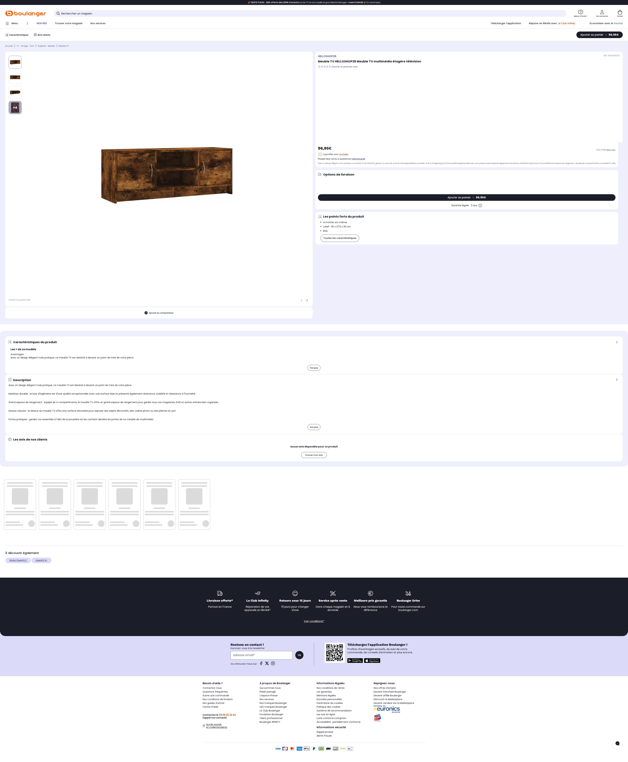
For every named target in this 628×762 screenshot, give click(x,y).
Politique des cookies (328, 706)
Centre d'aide (210, 706)
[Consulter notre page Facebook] (261, 664)
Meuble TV (64, 45)
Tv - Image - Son (25, 45)
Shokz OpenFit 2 (18, 560)
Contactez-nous (212, 688)
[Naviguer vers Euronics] (399, 709)
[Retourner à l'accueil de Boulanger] (25, 13)
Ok (299, 655)
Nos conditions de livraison (218, 699)
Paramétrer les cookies (330, 703)
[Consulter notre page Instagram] (273, 664)
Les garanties (324, 691)
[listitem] (15, 77)
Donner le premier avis (345, 66)
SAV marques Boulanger (273, 706)
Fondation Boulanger (271, 714)
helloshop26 (358, 158)
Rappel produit (325, 732)
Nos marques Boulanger (273, 703)
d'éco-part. (611, 150)
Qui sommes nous (270, 688)
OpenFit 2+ (41, 560)
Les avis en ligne (326, 714)
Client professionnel (271, 718)
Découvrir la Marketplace (388, 699)
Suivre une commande (216, 695)
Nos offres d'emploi (385, 688)
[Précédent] (301, 300)
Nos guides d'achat (213, 703)
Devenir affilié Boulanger (388, 695)
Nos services (267, 699)
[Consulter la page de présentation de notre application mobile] (355, 660)
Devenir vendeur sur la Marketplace (394, 703)
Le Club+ (344, 154)
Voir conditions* (314, 621)
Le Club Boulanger (270, 710)
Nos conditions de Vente (331, 688)
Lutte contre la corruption (331, 718)
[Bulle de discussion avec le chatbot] (617, 743)
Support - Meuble (46, 45)
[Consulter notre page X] (267, 664)
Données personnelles (329, 699)
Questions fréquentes (215, 691)
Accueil (9, 45)
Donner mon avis (314, 455)
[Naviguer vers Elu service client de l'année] (399, 718)
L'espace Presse (269, 695)
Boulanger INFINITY (270, 722)
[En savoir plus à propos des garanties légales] (480, 205)
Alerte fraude (324, 735)
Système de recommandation (334, 710)
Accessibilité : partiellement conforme (339, 722)
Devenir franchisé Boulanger (390, 691)
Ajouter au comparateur (161, 313)
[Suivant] (307, 300)
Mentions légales (326, 695)
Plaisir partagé (268, 691)
